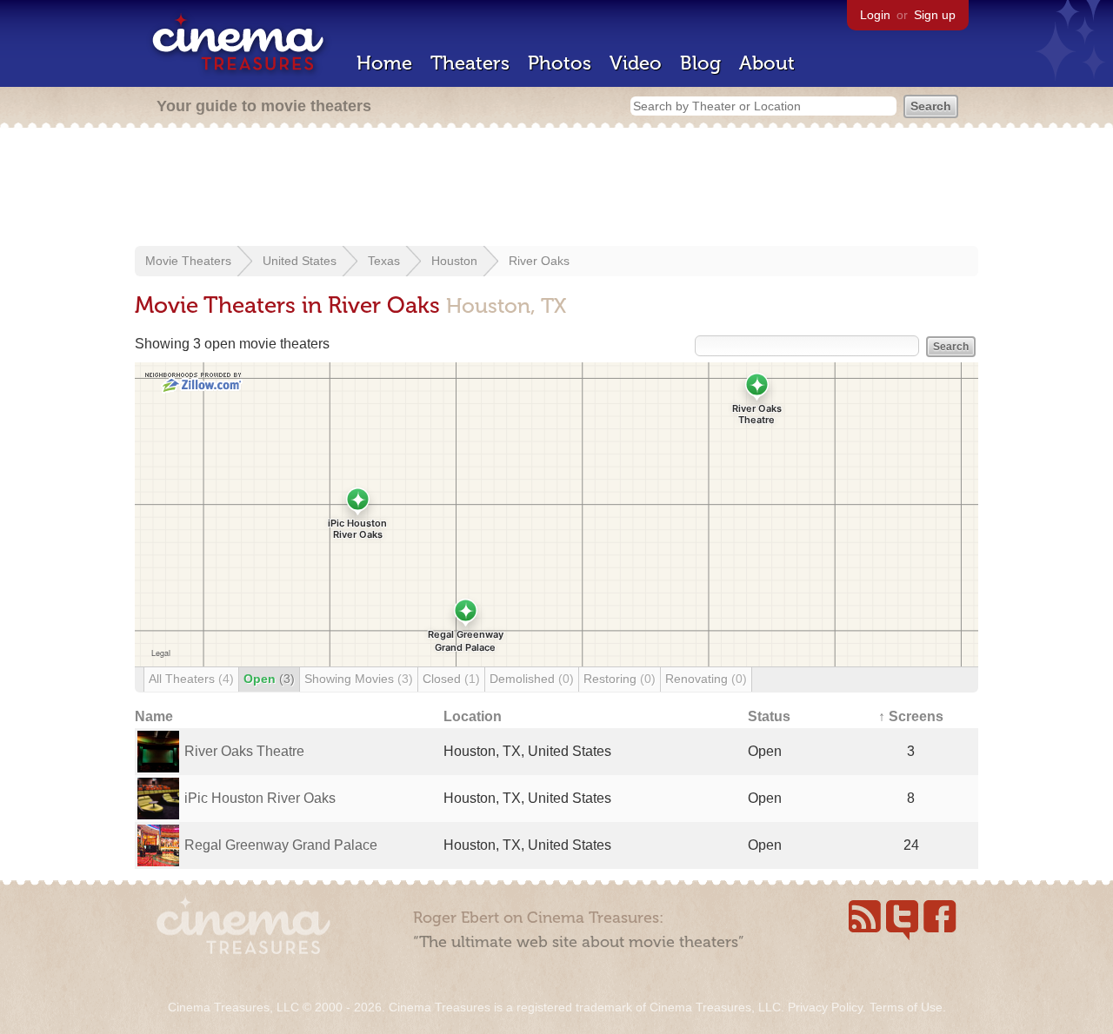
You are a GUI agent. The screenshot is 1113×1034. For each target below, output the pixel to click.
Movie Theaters (188, 261)
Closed (451, 679)
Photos (559, 63)
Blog (700, 63)
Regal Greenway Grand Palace (280, 845)
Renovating (706, 679)
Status (769, 716)
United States (300, 261)
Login (875, 15)
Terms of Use (906, 1007)
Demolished (532, 679)
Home (384, 63)
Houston (454, 261)
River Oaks (539, 261)
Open (269, 679)
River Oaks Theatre (244, 751)
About (767, 63)
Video (636, 63)
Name (154, 716)
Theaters (470, 63)
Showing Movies (358, 679)
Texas (384, 261)
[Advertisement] (556, 188)
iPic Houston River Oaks (260, 798)
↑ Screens (910, 716)
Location (472, 716)
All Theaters (191, 679)
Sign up (935, 15)
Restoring (619, 679)
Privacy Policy (825, 1007)
